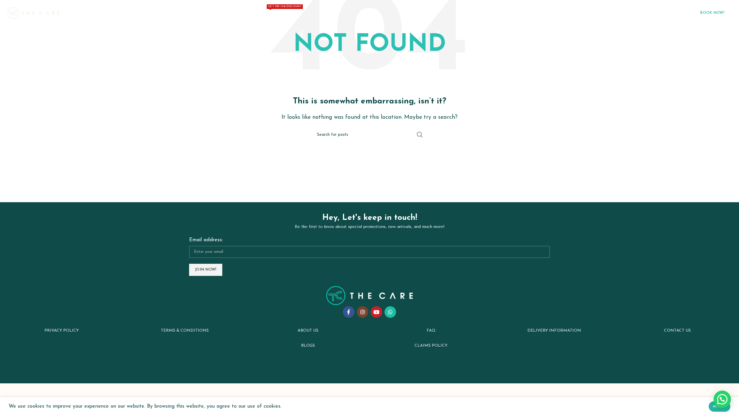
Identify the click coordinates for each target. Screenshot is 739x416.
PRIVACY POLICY (61, 330)
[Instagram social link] (362, 312)
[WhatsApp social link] (390, 312)
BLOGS (308, 345)
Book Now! (712, 13)
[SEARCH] (419, 134)
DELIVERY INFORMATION (554, 330)
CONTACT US (677, 330)
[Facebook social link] (348, 312)
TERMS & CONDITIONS (185, 330)
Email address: (206, 240)
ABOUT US (308, 330)
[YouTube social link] (376, 312)
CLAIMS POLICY (431, 345)
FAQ (431, 330)
